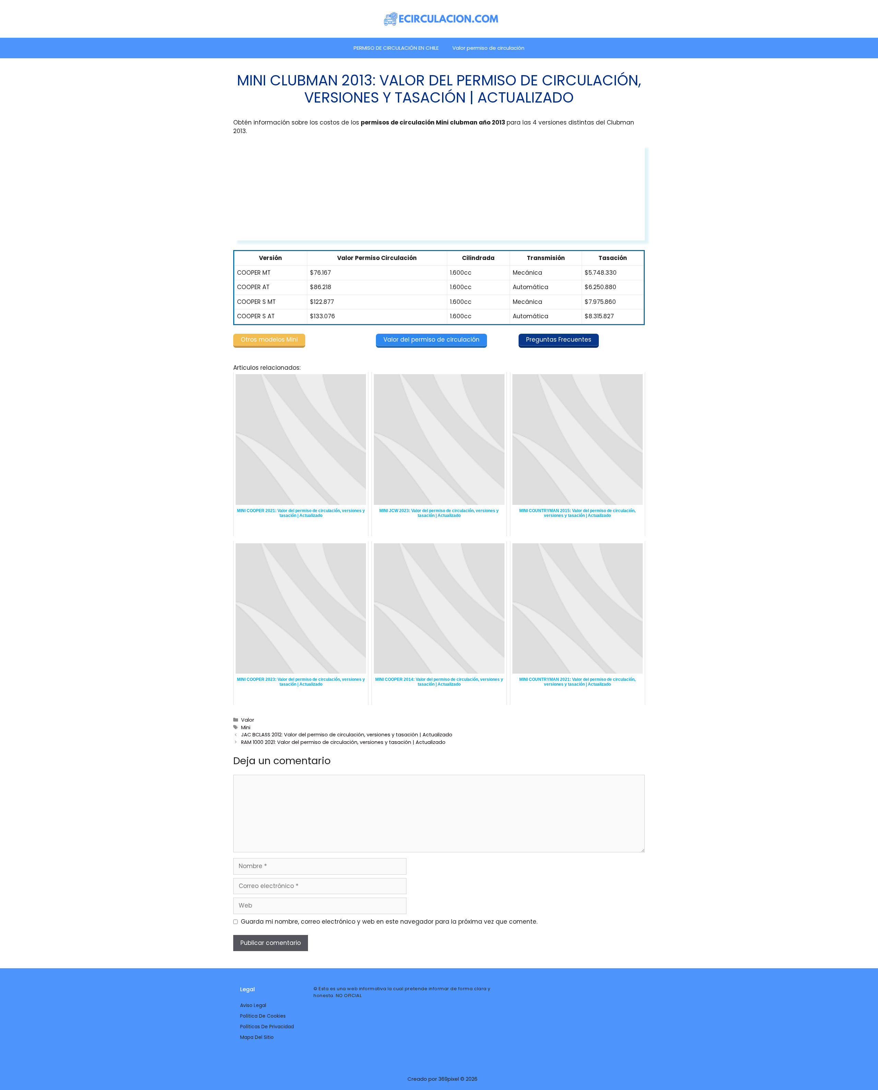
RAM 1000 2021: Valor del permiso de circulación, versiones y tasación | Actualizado (343, 742)
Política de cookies (263, 1015)
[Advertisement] (439, 192)
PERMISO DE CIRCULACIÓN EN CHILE (396, 47)
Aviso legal (253, 1005)
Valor (247, 719)
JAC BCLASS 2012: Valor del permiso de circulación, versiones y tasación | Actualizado (346, 734)
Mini (245, 727)
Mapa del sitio (257, 1037)
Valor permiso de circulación (488, 47)
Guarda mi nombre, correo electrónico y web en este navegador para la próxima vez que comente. (389, 921)
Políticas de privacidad (267, 1026)
